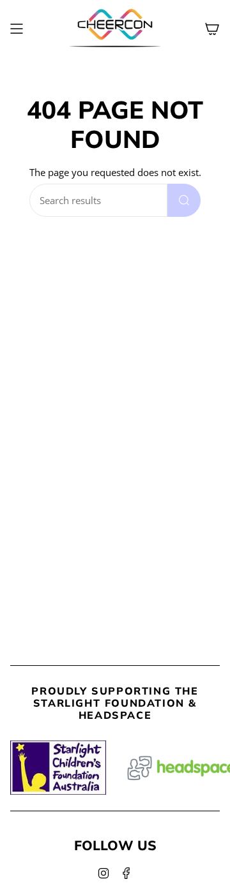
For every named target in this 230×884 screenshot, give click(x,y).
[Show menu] (16, 28)
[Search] (184, 200)
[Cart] (212, 28)
